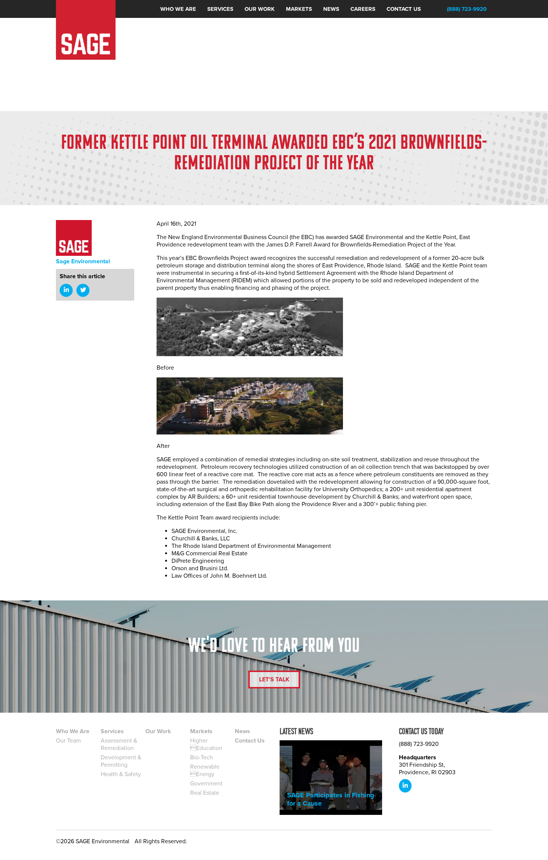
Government (206, 783)
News (331, 9)
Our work (260, 9)
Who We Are (72, 731)
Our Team (68, 740)
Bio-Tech (201, 757)
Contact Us (250, 740)
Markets (299, 9)
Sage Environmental (83, 261)
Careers (362, 9)
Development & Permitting (121, 761)
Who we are (178, 9)
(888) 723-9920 (466, 9)
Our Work (158, 731)
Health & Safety (121, 774)
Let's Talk (274, 679)
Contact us (404, 9)
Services (220, 9)
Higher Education (206, 744)
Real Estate (204, 793)
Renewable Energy (205, 770)
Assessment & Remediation (119, 744)
